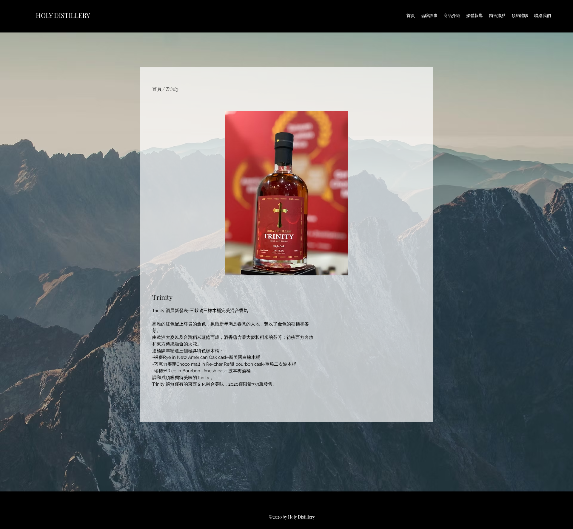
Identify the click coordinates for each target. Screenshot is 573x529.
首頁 (157, 89)
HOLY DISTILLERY (63, 15)
